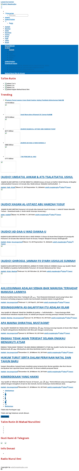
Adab (3, 215)
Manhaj (14, 271)
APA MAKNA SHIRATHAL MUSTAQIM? (25, 323)
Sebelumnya (9, 391)
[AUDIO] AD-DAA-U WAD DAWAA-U (23, 231)
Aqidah (3, 187)
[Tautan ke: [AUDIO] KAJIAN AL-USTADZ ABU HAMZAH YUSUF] (8, 199)
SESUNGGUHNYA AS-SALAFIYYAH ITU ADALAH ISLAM (35, 307)
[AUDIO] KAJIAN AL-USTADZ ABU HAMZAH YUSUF (33, 204)
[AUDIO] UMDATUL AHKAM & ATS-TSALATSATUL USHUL (37, 177)
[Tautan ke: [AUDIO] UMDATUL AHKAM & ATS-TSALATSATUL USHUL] (8, 172)
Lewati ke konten (7, 2)
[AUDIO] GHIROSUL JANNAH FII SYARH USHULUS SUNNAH (38, 261)
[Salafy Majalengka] (8, 4)
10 (6, 400)
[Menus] (1, 6)
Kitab (13, 187)
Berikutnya (9, 406)
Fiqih (8, 187)
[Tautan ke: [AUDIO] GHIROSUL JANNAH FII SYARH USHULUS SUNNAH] (8, 256)
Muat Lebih (5, 416)
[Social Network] (5, 21)
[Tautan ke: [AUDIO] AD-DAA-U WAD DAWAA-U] (8, 226)
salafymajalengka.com (19, 467)
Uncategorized (17, 242)
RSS (11, 23)
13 (6, 404)
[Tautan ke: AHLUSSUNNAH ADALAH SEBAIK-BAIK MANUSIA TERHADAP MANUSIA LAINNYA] (8, 283)
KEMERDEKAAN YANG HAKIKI (20, 377)
